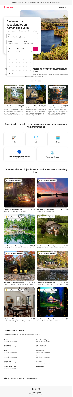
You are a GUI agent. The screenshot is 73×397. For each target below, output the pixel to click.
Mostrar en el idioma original (51, 2)
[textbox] (14, 43)
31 (13, 74)
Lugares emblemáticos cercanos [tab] (30, 334)
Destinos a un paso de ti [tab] (11, 334)
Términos (39, 394)
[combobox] (22, 37)
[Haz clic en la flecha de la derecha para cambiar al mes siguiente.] (30, 48)
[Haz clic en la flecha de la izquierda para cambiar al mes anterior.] (9, 48)
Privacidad (32, 394)
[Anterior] (32, 81)
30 (9, 74)
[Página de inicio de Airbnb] (8, 7)
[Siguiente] (39, 81)
